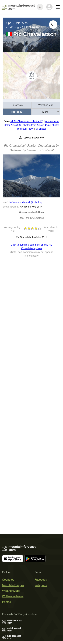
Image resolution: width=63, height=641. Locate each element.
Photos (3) (17, 111)
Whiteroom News (12, 596)
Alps (8, 23)
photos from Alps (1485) (36, 125)
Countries (8, 580)
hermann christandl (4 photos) (25, 202)
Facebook (41, 580)
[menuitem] (17, 105)
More (45, 111)
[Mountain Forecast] (18, 7)
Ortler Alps (21, 23)
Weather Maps (11, 591)
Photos (6, 602)
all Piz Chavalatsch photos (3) (26, 121)
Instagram (41, 585)
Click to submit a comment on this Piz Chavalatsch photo (31, 246)
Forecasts (17, 105)
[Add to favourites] (53, 24)
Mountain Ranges (13, 585)
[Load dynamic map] (31, 76)
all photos (41, 128)
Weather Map (45, 105)
